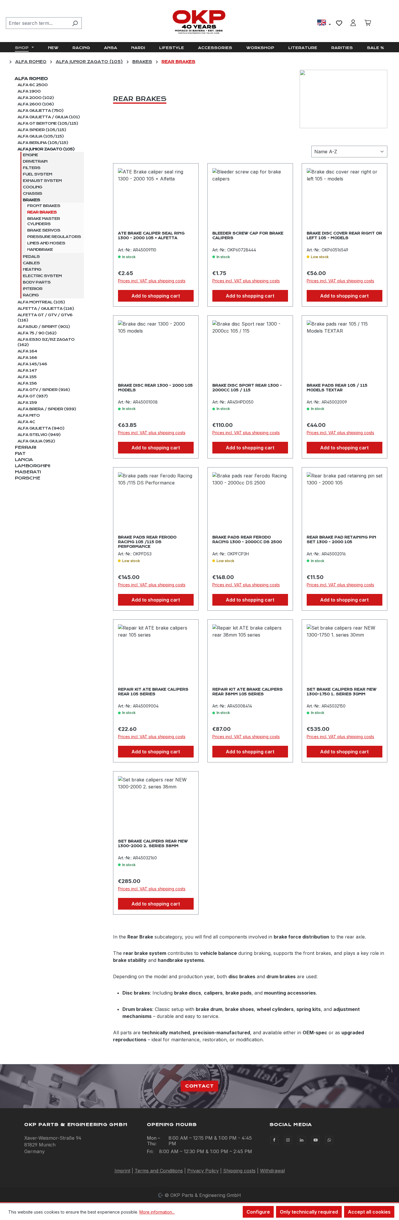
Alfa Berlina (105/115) (43, 142)
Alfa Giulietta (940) (41, 428)
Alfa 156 (27, 383)
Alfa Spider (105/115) (42, 130)
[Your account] (353, 23)
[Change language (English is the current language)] (324, 23)
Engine (30, 155)
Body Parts (37, 282)
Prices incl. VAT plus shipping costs (151, 280)
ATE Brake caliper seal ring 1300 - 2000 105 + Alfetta (151, 235)
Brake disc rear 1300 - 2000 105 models (155, 387)
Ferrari (25, 447)
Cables (31, 263)
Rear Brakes (42, 212)
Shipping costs (239, 1171)
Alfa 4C (26, 422)
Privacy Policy (203, 1171)
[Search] (75, 23)
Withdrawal (272, 1171)
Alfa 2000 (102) (36, 97)
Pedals (31, 256)
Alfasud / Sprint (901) (44, 326)
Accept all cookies (369, 1212)
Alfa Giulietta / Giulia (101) (49, 117)
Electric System (42, 276)
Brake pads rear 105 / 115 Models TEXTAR (337, 387)
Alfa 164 (27, 351)
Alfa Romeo (31, 78)
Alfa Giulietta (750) (40, 110)
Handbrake (40, 249)
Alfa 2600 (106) (36, 104)
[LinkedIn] (301, 1140)
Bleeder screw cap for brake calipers (247, 235)
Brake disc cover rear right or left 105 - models (344, 235)
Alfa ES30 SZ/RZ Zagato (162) (46, 342)
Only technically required (309, 1212)
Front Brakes (43, 206)
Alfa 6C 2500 (33, 85)
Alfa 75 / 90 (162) (37, 333)
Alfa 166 (27, 357)
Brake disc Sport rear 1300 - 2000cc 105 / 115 (247, 387)
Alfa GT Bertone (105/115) (48, 123)
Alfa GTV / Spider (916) (44, 389)
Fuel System (37, 174)
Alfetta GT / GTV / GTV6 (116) (45, 318)
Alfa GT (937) (33, 396)
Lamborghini (32, 465)
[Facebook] (274, 1140)
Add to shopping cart (155, 296)
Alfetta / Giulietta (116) (46, 308)
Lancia (24, 459)
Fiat (20, 453)
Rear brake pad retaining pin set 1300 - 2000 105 (341, 539)
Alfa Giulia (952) (36, 441)
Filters (31, 168)
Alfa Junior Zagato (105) (46, 149)
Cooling (32, 187)
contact (199, 1086)
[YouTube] (315, 1140)
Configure (258, 1212)
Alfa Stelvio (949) (39, 434)
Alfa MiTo (29, 415)
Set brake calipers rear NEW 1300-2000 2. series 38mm (153, 843)
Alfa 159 (27, 402)
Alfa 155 (27, 377)
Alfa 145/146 (32, 364)
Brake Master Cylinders (43, 221)
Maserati (28, 472)
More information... (157, 1211)
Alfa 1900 (29, 91)
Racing (31, 295)
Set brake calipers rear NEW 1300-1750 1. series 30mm (342, 691)
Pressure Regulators (54, 236)
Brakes (31, 200)
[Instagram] (288, 1140)
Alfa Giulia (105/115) (41, 136)
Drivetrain (35, 161)
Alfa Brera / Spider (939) (47, 409)
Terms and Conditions (159, 1171)
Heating (32, 269)
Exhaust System (42, 180)
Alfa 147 (27, 370)
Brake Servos (43, 230)
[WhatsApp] (329, 1140)
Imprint (122, 1171)
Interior (32, 288)
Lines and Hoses (46, 243)
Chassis (32, 193)
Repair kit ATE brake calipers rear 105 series (153, 691)
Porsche (27, 478)
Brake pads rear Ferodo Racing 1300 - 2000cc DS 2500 (247, 539)
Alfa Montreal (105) (41, 302)
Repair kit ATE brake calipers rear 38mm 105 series (247, 691)
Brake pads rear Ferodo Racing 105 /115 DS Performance (147, 541)
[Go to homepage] (199, 22)
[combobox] (37, 23)
